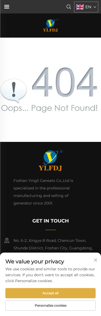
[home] (50, 25)
